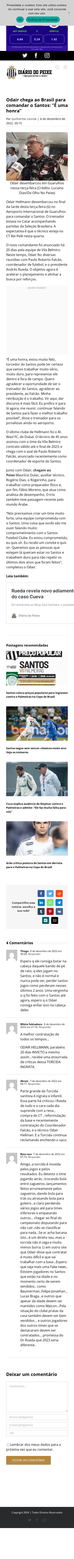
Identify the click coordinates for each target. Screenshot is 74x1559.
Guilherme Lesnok (24, 119)
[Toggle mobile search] (57, 67)
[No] (69, 13)
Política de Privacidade (43, 19)
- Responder (33, 954)
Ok (20, 19)
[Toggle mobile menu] (66, 67)
